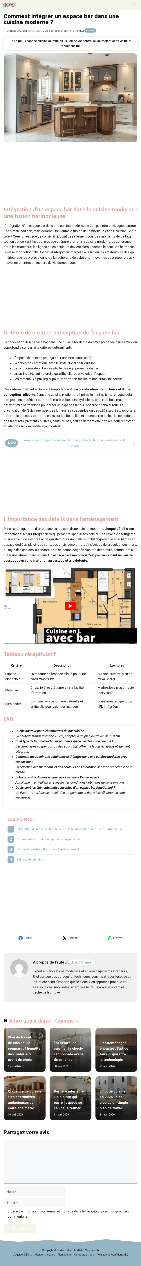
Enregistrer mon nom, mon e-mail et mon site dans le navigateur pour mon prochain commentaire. (68, 1214)
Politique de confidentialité (112, 1254)
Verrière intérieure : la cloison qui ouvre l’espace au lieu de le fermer (69, 1099)
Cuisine (90, 30)
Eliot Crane (81, 962)
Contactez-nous (84, 1254)
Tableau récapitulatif (30, 859)
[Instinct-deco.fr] (9, 4)
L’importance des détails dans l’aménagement (48, 849)
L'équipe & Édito (22, 1254)
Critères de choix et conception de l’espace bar (48, 839)
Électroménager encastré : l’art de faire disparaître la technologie (114, 1051)
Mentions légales (45, 1254)
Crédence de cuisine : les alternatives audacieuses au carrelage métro (24, 1099)
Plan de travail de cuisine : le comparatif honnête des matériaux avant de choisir (24, 1048)
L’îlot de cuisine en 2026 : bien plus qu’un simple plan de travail (114, 1099)
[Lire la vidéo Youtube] (70, 605)
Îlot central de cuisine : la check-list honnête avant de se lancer (68, 1051)
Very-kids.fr (92, 1250)
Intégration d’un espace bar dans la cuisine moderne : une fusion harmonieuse (70, 829)
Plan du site (65, 1254)
